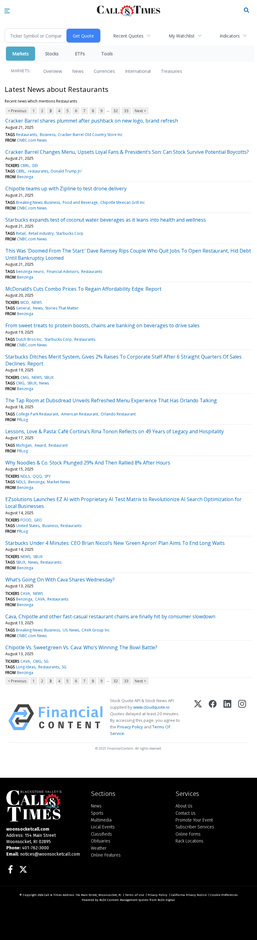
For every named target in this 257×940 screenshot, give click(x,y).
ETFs (80, 54)
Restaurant (58, 445)
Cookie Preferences (224, 895)
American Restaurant (79, 414)
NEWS (37, 302)
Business (47, 134)
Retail (21, 233)
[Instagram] (242, 717)
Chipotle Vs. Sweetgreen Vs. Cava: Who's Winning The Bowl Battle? (81, 647)
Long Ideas (25, 667)
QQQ (37, 476)
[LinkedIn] (227, 717)
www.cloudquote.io (151, 707)
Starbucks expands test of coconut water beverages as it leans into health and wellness (105, 219)
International (138, 71)
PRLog (22, 419)
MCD (24, 302)
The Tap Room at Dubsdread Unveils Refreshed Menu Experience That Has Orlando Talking (111, 400)
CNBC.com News (32, 140)
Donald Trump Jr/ (66, 171)
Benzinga (25, 176)
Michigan (24, 445)
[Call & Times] (43, 806)
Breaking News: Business (38, 202)
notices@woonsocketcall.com (50, 854)
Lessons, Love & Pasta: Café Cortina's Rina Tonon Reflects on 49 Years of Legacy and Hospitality (114, 431)
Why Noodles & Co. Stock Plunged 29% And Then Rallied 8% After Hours (87, 462)
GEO (38, 520)
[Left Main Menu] (7, 11)
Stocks (52, 54)
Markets (20, 54)
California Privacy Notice (189, 895)
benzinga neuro (30, 271)
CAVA (25, 593)
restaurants (38, 171)
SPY (48, 476)
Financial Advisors (63, 271)
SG (46, 661)
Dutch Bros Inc (29, 339)
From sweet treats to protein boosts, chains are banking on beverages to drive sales (102, 325)
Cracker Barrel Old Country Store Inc (90, 134)
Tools (107, 54)
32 (115, 110)
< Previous (17, 110)
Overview (52, 71)
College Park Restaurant (37, 414)
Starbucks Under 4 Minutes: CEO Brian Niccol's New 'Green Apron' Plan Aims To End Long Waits (115, 543)
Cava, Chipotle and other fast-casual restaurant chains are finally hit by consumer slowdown (110, 616)
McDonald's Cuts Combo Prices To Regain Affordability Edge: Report (83, 288)
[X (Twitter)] (197, 717)
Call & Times (53, 895)
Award (40, 445)
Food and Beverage (80, 202)
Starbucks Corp (69, 233)
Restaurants (26, 134)
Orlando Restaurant (118, 414)
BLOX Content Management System (124, 900)
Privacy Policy (130, 727)
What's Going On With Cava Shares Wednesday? (60, 579)
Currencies (104, 71)
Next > (140, 110)
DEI (35, 165)
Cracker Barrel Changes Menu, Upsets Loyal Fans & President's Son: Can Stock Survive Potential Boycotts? (127, 151)
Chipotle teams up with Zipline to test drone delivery (66, 188)
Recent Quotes (128, 36)
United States (27, 525)
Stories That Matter (62, 308)
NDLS (25, 476)
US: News (71, 630)
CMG (24, 377)
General (23, 308)
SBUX (49, 377)
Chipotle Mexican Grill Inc (122, 202)
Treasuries (171, 71)
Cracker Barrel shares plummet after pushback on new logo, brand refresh (91, 120)
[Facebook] (212, 717)
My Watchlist (182, 36)
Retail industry (41, 233)
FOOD (25, 520)
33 (126, 110)
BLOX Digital (166, 900)
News (78, 71)
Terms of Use (134, 895)
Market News (58, 482)
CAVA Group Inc (95, 630)
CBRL (24, 165)
